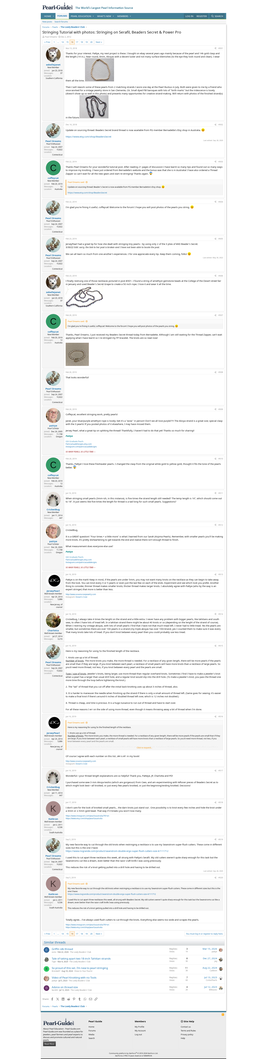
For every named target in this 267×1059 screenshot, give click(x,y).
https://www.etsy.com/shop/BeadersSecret (88, 136)
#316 (220, 716)
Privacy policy (187, 1034)
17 (77, 42)
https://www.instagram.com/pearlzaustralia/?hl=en (87, 815)
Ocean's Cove (81, 597)
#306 (220, 275)
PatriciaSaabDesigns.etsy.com (79, 444)
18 (82, 42)
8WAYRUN (148, 1056)
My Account (140, 1030)
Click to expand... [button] (144, 747)
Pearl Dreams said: (76, 182)
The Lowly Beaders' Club (80, 952)
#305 (220, 238)
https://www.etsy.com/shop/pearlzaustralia (84, 818)
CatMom (213, 970)
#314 (220, 614)
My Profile (139, 1026)
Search (92, 1038)
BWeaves (213, 989)
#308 (220, 372)
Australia (58, 189)
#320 (220, 877)
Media (91, 1034)
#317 (220, 770)
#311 (220, 493)
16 (72, 42)
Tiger (54, 961)
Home (47, 16)
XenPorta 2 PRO (121, 1056)
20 (91, 42)
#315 (220, 645)
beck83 (55, 990)
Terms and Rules (188, 1030)
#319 (220, 839)
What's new (104, 16)
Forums (62, 15)
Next (98, 42)
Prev (48, 42)
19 (86, 42)
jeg (215, 961)
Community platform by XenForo (133, 1053)
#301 (220, 48)
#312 (220, 525)
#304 (220, 201)
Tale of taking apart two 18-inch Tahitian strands (81, 958)
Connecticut (57, 154)
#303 (220, 161)
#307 (220, 315)
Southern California (54, 78)
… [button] (58, 42)
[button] (53, 16)
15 (67, 42)
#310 (220, 458)
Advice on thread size (65, 987)
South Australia (55, 832)
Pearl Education (81, 16)
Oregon (59, 436)
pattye (214, 951)
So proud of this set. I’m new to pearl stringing (80, 968)
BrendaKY (56, 971)
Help (183, 1038)
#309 (220, 409)
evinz (54, 952)
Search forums (61, 21)
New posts (47, 21)
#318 (220, 802)
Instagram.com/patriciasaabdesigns (81, 446)
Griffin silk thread (62, 949)
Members (122, 16)
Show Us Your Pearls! (83, 971)
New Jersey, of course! (56, 605)
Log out (138, 1034)
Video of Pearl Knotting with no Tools (74, 977)
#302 (220, 124)
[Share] (215, 48)
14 (62, 42)
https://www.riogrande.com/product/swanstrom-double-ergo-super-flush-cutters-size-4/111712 (117, 850)
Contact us (186, 1026)
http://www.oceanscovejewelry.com (81, 594)
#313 (220, 574)
